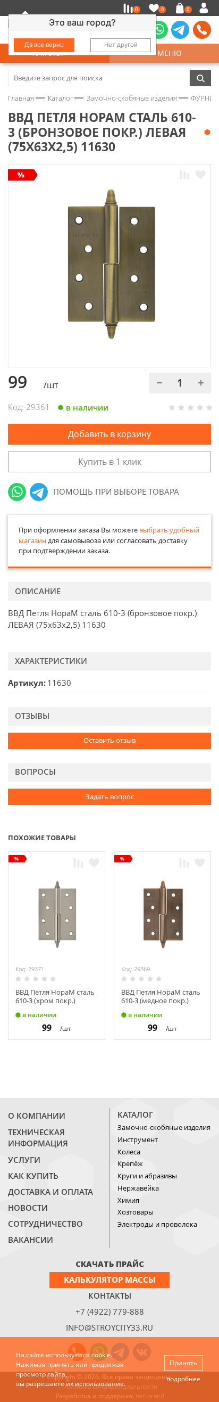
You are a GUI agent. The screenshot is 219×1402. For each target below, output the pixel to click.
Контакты (109, 1295)
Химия (128, 1200)
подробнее (183, 1378)
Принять (183, 1362)
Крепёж (130, 1163)
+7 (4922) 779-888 (109, 1311)
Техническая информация (38, 1138)
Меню (167, 53)
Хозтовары (135, 1212)
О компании (36, 1115)
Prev (184, 837)
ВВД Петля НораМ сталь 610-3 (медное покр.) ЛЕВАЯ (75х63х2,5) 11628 (160, 1000)
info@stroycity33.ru (109, 1327)
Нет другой (121, 44)
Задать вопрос (110, 796)
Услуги (24, 1159)
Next (206, 837)
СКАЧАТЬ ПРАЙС (109, 1263)
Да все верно (44, 44)
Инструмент (137, 1139)
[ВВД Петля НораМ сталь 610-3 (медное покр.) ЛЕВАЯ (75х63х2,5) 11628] (162, 915)
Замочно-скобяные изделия (163, 1127)
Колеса (128, 1152)
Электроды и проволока (157, 1224)
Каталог (135, 1114)
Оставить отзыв (109, 740)
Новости (28, 1207)
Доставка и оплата (50, 1191)
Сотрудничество (45, 1223)
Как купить (33, 1175)
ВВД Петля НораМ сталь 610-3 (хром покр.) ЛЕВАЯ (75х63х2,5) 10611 (55, 1000)
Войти (205, 8)
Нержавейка (138, 1188)
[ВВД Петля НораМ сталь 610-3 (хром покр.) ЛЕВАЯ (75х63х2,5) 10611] (56, 915)
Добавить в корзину (109, 434)
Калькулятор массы (110, 1279)
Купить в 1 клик (109, 462)
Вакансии (30, 1239)
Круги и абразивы (147, 1175)
